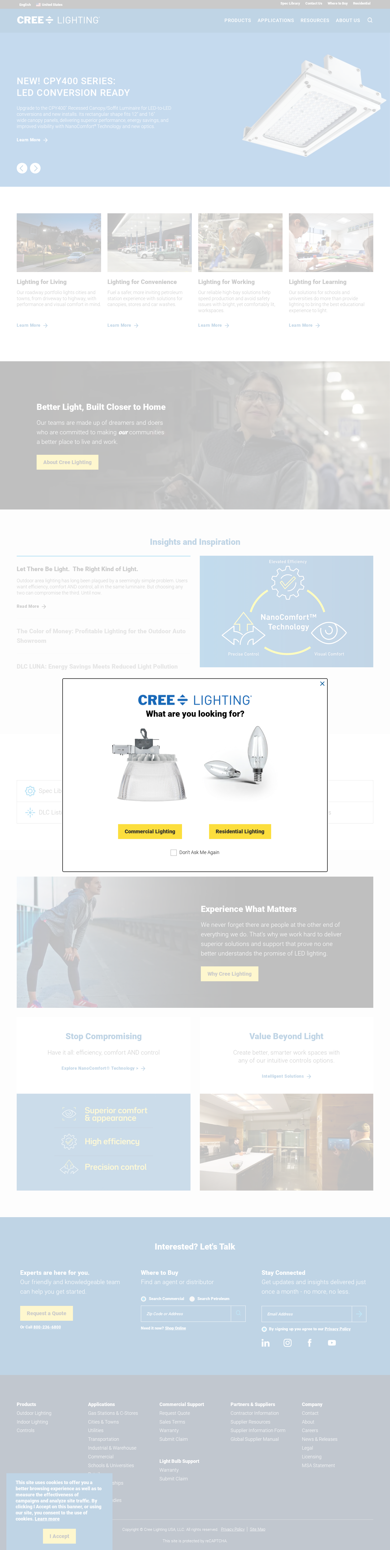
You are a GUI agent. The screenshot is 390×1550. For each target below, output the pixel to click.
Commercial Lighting (150, 831)
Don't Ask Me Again (199, 852)
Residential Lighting (240, 831)
